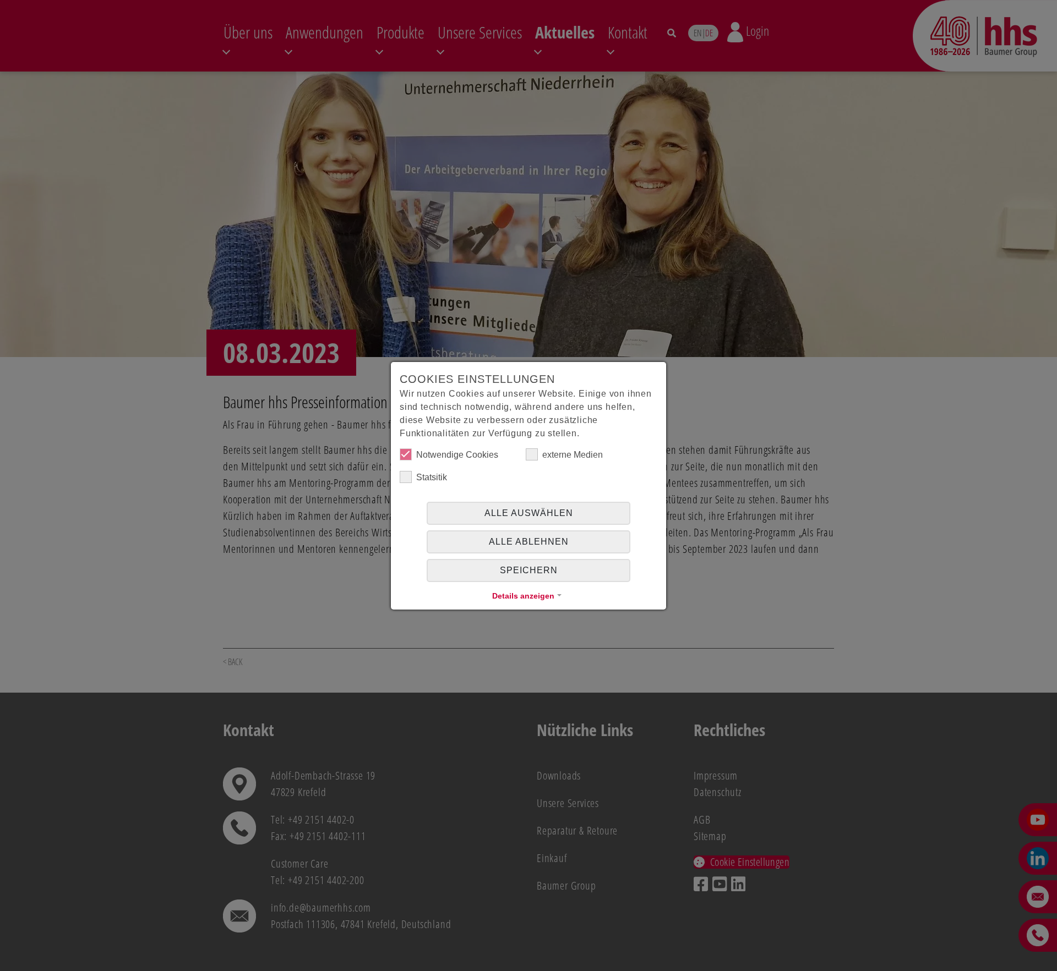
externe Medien (572, 454)
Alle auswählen (528, 513)
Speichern (529, 570)
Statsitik (431, 477)
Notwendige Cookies (457, 454)
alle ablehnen (529, 541)
